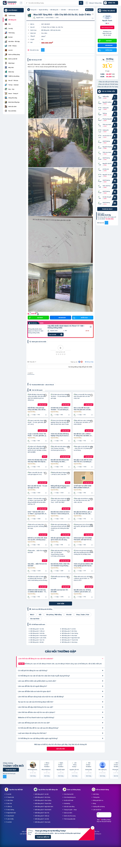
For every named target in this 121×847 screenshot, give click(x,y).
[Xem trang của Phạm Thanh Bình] (75, 492)
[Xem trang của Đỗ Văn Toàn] (75, 545)
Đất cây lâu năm (73, 10)
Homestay (67, 803)
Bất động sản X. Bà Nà (37, 642)
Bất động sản (54, 10)
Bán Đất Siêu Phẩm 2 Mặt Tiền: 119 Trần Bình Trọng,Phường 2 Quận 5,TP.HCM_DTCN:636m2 (60, 565)
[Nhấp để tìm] (81, 3)
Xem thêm (60, 603)
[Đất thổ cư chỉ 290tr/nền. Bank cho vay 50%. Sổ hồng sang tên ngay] (37, 530)
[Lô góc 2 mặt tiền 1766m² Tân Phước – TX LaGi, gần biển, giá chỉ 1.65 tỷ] (37, 425)
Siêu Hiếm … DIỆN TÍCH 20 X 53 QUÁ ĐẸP (37, 565)
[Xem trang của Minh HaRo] (52, 414)
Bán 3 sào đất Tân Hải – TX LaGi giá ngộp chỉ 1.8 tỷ (37, 486)
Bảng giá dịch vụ (98, 800)
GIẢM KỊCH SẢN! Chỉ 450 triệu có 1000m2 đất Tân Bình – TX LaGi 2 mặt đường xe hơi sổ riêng (37, 591)
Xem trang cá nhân (107, 27)
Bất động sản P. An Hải (37, 629)
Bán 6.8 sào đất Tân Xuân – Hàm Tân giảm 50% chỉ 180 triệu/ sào (82, 408)
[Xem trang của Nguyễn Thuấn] (29, 414)
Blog (94, 803)
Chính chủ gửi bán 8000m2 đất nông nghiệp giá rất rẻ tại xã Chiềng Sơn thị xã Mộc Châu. (83, 565)
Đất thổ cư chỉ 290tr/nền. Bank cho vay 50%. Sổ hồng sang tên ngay (37, 539)
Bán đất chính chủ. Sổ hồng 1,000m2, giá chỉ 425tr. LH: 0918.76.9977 (82, 591)
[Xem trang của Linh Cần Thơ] (29, 571)
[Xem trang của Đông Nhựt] (52, 597)
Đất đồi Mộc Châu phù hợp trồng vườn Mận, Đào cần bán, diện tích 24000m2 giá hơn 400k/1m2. (37, 408)
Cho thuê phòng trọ (70, 797)
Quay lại (89, 10)
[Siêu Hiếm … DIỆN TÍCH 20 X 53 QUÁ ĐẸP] (37, 556)
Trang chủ (33, 10)
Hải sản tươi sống (69, 806)
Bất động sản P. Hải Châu (69, 631)
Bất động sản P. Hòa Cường (70, 633)
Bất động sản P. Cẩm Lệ (37, 631)
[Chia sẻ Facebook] (43, 50)
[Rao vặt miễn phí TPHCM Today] (108, 84)
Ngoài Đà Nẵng (43, 10)
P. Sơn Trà (9, 803)
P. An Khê (9, 822)
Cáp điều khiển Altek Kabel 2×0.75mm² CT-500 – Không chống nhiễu (66, 327)
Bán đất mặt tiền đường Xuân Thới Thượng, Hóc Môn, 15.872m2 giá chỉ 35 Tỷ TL (60, 460)
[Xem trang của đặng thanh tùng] (29, 519)
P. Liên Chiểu (10, 819)
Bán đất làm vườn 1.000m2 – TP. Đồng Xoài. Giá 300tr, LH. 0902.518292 (83, 434)
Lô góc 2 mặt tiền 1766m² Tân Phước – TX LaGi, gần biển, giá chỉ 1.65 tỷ (37, 434)
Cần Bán (63, 10)
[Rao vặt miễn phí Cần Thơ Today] (107, 87)
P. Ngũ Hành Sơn (11, 813)
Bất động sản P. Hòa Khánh (38, 635)
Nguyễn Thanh (107, 20)
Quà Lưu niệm (68, 813)
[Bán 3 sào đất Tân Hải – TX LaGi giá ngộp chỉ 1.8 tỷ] (37, 477)
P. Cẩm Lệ (9, 806)
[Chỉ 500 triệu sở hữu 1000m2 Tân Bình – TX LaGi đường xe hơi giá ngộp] (60, 399)
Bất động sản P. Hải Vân (37, 633)
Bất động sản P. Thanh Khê (70, 640)
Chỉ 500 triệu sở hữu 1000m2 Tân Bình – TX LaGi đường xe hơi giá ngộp (60, 408)
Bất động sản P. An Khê (69, 629)
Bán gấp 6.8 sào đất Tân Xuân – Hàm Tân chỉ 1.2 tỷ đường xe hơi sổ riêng (83, 460)
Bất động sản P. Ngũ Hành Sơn (71, 638)
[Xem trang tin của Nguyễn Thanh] (107, 18)
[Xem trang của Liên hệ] (52, 440)
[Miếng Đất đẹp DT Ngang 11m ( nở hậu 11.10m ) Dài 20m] (60, 477)
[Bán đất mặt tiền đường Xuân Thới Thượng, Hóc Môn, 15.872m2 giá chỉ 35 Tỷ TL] (60, 451)
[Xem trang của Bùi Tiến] (75, 440)
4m (42, 39)
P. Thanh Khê (10, 797)
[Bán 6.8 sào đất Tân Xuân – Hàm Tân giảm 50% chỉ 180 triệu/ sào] (83, 399)
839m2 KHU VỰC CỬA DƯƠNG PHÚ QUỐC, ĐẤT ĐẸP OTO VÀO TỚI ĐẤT (83, 539)
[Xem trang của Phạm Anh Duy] (29, 466)
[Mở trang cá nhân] (100, 97)
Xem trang (33, 776)
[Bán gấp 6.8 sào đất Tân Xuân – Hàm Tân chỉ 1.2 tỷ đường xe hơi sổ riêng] (83, 451)
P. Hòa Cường (10, 809)
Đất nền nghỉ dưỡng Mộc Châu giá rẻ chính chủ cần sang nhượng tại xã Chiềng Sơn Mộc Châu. (60, 539)
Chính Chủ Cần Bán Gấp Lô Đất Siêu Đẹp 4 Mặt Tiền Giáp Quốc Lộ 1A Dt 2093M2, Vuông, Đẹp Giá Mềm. (37, 460)
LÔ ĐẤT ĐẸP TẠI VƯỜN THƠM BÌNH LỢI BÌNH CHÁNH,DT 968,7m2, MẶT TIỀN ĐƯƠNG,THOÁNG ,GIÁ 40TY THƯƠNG (82, 486)
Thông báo (96, 797)
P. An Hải (8, 794)
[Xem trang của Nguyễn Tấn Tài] (52, 571)
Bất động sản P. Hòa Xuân (69, 635)
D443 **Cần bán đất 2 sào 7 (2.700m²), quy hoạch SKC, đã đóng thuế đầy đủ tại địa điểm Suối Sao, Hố (37, 512)
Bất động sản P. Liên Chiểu (38, 638)
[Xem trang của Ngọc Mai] (52, 466)
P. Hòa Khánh (10, 816)
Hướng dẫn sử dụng (99, 806)
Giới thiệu (96, 794)
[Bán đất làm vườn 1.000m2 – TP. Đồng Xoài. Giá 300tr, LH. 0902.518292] (83, 425)
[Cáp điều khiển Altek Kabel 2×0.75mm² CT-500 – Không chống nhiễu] (36, 331)
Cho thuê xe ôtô (68, 794)
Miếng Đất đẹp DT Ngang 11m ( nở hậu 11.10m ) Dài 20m (60, 486)
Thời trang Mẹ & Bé (69, 819)
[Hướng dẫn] (21, 3)
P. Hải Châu (9, 800)
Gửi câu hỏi (60, 749)
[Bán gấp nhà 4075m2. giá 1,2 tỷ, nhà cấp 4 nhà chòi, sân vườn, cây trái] (83, 504)
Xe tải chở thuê (68, 800)
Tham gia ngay (107, 209)
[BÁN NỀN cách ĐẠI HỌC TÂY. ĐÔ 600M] (60, 582)
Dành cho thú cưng (69, 816)
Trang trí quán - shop (70, 809)
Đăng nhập (89, 362)
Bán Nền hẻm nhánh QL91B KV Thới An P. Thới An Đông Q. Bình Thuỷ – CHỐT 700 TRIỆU (60, 512)
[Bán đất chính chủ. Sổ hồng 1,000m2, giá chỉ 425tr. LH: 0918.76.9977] (83, 582)
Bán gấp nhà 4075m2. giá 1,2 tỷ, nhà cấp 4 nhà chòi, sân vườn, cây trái (83, 512)
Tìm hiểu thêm (109, 219)
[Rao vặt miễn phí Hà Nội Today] (108, 82)
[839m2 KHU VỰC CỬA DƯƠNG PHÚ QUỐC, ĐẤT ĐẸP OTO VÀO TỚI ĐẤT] (83, 530)
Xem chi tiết (52, 334)
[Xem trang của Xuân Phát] (75, 519)
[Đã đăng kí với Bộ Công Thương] (104, 816)
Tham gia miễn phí (43, 837)
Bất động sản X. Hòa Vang (69, 642)
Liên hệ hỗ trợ (97, 809)
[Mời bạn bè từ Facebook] (106, 222)
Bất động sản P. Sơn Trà (37, 640)
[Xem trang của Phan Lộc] (52, 492)
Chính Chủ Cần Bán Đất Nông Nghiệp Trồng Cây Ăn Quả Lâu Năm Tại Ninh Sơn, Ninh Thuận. (60, 434)
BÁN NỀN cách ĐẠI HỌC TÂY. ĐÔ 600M (59, 591)
